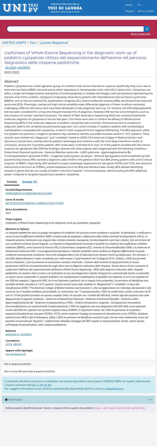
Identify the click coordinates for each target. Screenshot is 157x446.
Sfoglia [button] (129, 11)
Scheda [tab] (12, 182)
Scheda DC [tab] (29, 182)
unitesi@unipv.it (114, 388)
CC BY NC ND (43, 385)
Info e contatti (146, 11)
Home (128, 5)
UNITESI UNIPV (14, 42)
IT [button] (139, 5)
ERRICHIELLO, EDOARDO (19, 334)
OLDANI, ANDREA (17, 67)
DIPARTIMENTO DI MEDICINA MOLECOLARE (29, 193)
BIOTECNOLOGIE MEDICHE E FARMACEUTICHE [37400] (35, 203)
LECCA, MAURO (14, 344)
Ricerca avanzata (140, 34)
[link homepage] (21, 8)
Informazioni (15, 399)
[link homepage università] (64, 8)
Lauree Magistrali (54, 42)
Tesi (33, 42)
